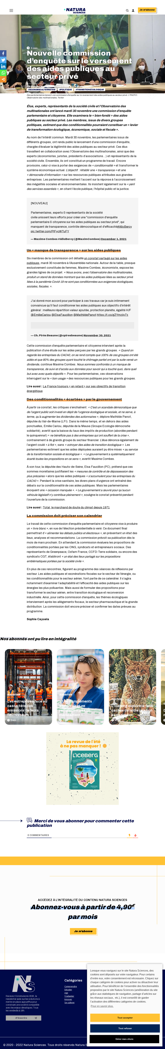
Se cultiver (69, 1002)
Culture (116, 699)
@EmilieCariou (41, 314)
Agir (66, 992)
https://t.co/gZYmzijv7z (112, 314)
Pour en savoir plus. (102, 1006)
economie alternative (42, 89)
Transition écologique (90, 89)
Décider (68, 989)
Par (37, 86)
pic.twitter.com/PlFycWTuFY (50, 231)
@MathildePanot (84, 314)
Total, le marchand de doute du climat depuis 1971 (76, 507)
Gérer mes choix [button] (124, 1039)
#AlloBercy (124, 226)
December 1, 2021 (113, 239)
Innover (68, 999)
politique (66, 89)
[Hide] (1, 85)
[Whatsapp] (3, 73)
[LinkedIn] (3, 66)
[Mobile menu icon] (11, 10)
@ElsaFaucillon (62, 314)
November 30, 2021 (97, 335)
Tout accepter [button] (125, 1017)
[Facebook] (3, 53)
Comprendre (70, 986)
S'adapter (13, 694)
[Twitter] (3, 60)
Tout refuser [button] (125, 1028)
